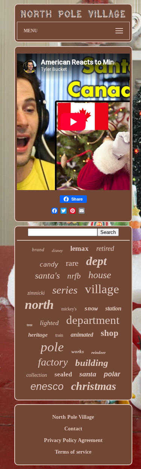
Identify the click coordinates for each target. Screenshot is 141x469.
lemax (79, 248)
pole (52, 347)
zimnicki (36, 293)
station (113, 308)
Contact (73, 429)
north (39, 305)
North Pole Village (73, 417)
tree (29, 325)
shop (109, 333)
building (91, 363)
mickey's (69, 309)
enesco (47, 386)
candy (48, 264)
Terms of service (73, 452)
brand (38, 249)
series (64, 290)
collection (36, 375)
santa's (47, 275)
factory (53, 362)
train (59, 335)
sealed (63, 374)
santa (87, 374)
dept (96, 261)
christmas (93, 386)
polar (112, 374)
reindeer (98, 352)
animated (82, 334)
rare (72, 263)
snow (91, 308)
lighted (49, 323)
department (93, 320)
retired (105, 248)
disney (57, 250)
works (77, 351)
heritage (38, 335)
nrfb (74, 275)
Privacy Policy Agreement (73, 440)
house (99, 275)
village (102, 289)
